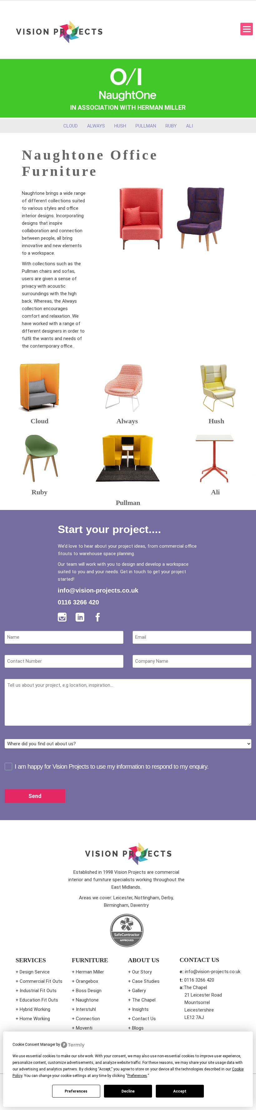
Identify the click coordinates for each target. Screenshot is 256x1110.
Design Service (35, 972)
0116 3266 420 (78, 602)
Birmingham (116, 905)
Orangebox (87, 981)
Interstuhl (86, 1009)
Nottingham (147, 898)
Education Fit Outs (39, 1000)
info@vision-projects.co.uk (98, 590)
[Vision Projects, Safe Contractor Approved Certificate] (126, 930)
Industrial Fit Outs (38, 990)
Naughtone (87, 1000)
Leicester (122, 898)
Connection (88, 1018)
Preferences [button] (137, 1076)
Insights (140, 1009)
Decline (128, 1091)
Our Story (142, 972)
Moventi (84, 1028)
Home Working (35, 1018)
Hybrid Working (35, 1009)
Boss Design (88, 990)
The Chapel (143, 1000)
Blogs (138, 1028)
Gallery (139, 990)
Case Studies (146, 981)
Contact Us (144, 1018)
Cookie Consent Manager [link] (33, 1044)
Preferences (76, 1091)
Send (35, 796)
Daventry (139, 905)
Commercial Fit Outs (41, 981)
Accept (179, 1091)
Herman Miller (90, 972)
